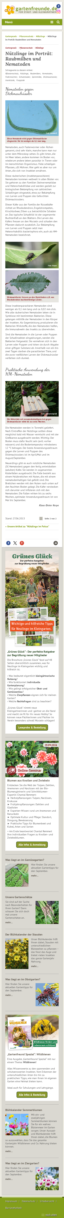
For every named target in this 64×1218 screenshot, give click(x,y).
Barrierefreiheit (13, 1207)
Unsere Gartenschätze (18, 897)
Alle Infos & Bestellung (32, 1094)
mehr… (34, 875)
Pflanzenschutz (26, 36)
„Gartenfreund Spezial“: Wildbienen (29, 1054)
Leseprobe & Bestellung (32, 727)
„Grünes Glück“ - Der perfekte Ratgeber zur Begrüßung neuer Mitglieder (31, 653)
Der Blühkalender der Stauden (23, 934)
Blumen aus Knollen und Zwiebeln (28, 780)
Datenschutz (28, 1201)
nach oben (51, 1214)
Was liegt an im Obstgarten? (22, 979)
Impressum (11, 1201)
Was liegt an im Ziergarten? (22, 1163)
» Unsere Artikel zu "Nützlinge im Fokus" (27, 526)
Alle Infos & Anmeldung (32, 844)
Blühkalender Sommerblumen (23, 1110)
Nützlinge (40, 36)
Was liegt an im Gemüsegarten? (24, 860)
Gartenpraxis (11, 36)
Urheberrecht (47, 1201)
